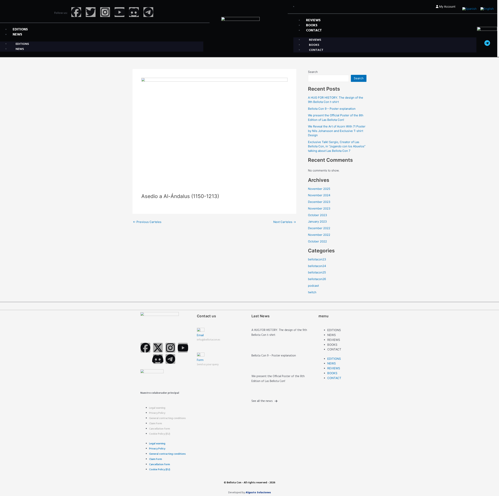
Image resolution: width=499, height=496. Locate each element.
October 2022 (317, 241)
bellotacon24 (317, 266)
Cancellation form (159, 429)
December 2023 (319, 202)
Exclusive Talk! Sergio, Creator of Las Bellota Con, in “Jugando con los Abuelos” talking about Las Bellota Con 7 (336, 146)
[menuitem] (469, 8)
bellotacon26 (317, 279)
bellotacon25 (317, 272)
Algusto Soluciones (258, 492)
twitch (312, 292)
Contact (314, 30)
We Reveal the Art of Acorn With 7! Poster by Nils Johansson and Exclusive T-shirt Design (336, 131)
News (17, 34)
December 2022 (319, 228)
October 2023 (317, 215)
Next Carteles (284, 221)
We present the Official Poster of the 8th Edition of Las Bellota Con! (278, 379)
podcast (313, 285)
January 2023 (317, 221)
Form (200, 360)
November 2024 (319, 195)
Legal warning (157, 408)
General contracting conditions (167, 418)
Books (332, 345)
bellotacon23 (317, 259)
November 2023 (319, 208)
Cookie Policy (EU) (159, 434)
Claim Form (155, 423)
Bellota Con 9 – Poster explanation (332, 109)
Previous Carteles (147, 221)
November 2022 (319, 235)
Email (200, 335)
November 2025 (319, 189)
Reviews (333, 340)
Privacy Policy (157, 413)
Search (313, 72)
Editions (334, 330)
